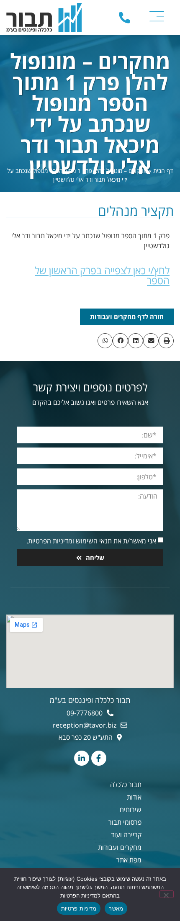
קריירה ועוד (126, 834)
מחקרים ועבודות (119, 847)
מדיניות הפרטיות (50, 540)
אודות (134, 797)
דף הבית (163, 171)
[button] (166, 340)
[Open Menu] (157, 16)
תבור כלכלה (125, 784)
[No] (166, 894)
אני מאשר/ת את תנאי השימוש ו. (91, 540)
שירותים (130, 809)
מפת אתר (128, 859)
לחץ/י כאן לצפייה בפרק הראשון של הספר (102, 275)
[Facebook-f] (98, 758)
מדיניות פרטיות (79, 908)
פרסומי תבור (124, 822)
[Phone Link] (124, 17)
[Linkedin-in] (81, 758)
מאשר (116, 908)
